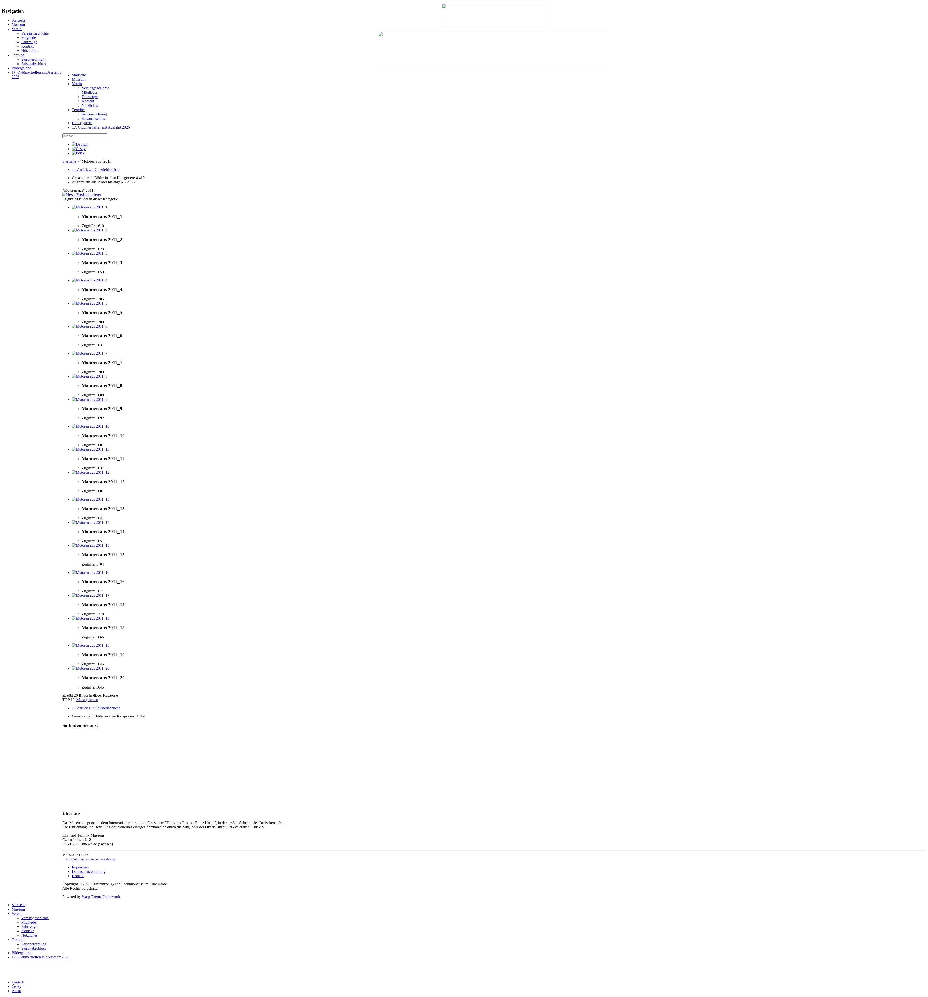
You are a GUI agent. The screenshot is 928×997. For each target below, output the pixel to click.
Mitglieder (29, 38)
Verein (17, 29)
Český (16, 986)
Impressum (80, 867)
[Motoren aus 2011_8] (89, 376)
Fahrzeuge (29, 42)
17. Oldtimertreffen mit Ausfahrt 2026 (101, 127)
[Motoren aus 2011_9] (89, 399)
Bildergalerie (21, 68)
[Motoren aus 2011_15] (90, 545)
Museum (18, 24)
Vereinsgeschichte (35, 33)
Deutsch (18, 982)
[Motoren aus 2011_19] (90, 645)
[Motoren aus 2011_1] (89, 207)
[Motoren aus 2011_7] (89, 353)
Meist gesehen (87, 700)
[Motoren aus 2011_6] (89, 326)
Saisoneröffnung (33, 59)
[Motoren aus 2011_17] (90, 595)
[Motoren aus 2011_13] (90, 499)
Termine (18, 55)
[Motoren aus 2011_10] (90, 426)
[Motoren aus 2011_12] (90, 472)
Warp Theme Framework (101, 897)
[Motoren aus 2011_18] (90, 618)
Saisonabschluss (33, 64)
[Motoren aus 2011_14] (90, 522)
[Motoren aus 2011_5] (89, 303)
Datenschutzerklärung (88, 871)
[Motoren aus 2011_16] (90, 572)
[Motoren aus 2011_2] (89, 230)
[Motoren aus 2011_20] (90, 668)
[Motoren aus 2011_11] (90, 449)
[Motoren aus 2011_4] (89, 280)
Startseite (18, 20)
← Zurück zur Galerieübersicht (96, 169)
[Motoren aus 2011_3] (89, 253)
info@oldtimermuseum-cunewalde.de (90, 859)
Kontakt (27, 46)
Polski (16, 991)
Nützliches (29, 51)
